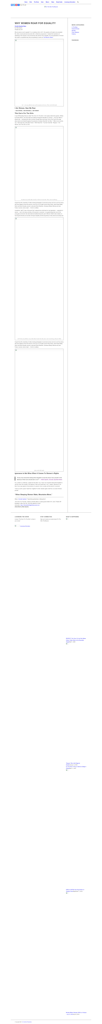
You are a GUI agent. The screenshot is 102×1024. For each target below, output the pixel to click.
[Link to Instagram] (83, 1022)
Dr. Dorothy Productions (27, 1021)
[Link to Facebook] (79, 1022)
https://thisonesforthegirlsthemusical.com (30, 505)
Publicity (74, 34)
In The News (75, 27)
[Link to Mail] (86, 1022)
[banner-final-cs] (51, 12)
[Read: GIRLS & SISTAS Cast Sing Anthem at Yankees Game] (67, 770)
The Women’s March (48, 37)
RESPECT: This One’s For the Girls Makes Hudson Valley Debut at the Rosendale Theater (76, 640)
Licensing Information (25, 526)
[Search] (77, 2)
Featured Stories (75, 28)
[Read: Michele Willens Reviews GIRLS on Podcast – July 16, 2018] (67, 893)
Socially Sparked (22, 499)
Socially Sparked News (20, 26)
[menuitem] (26, 2)
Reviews (74, 30)
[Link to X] (81, 1022)
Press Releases (75, 32)
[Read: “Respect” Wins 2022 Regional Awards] (67, 644)
